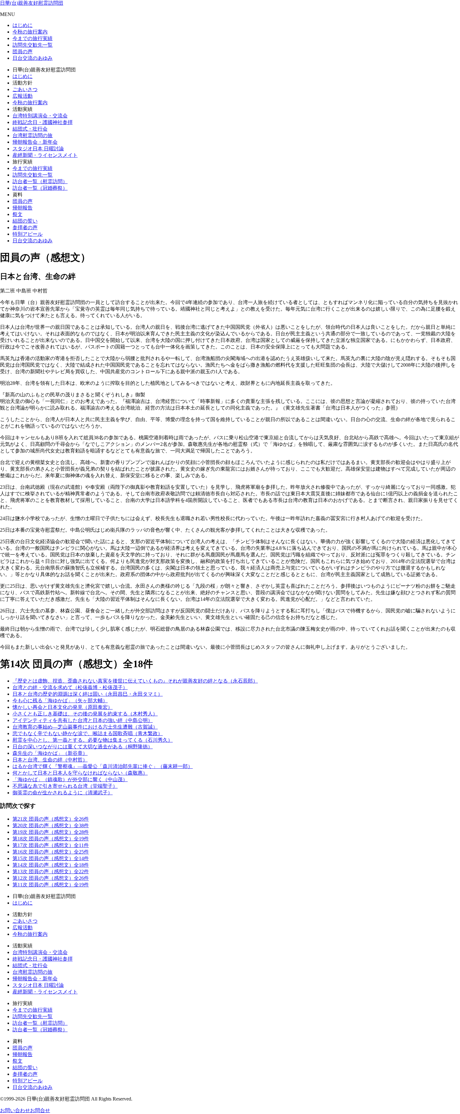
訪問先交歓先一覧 (33, 45)
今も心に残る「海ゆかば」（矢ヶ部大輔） (60, 700)
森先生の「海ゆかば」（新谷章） (50, 753)
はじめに (23, 25)
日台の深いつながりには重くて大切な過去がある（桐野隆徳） (83, 746)
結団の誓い (25, 221)
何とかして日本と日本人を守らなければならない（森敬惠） (80, 773)
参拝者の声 (25, 227)
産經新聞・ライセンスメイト (45, 155)
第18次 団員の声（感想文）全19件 (51, 838)
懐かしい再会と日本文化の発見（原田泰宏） (63, 707)
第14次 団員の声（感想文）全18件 (51, 865)
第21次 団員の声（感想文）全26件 (51, 819)
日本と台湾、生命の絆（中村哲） (50, 759)
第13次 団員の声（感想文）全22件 (51, 871)
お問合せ (40, 1110)
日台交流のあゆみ (33, 58)
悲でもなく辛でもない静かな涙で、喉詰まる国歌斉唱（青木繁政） (88, 733)
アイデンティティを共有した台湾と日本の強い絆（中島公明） (83, 720)
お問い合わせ (15, 1110)
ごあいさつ (25, 89)
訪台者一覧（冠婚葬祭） (40, 188)
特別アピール (28, 234)
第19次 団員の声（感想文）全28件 (51, 832)
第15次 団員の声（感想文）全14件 (51, 858)
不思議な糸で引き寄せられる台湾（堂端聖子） (65, 786)
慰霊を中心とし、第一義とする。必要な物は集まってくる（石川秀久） (93, 740)
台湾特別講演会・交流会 (40, 115)
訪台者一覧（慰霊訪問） (40, 181)
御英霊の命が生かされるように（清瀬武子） (63, 792)
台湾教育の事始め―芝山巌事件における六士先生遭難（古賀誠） (85, 727)
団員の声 (23, 51)
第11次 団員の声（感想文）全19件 (51, 884)
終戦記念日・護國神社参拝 (43, 122)
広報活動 (23, 96)
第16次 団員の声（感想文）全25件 (51, 851)
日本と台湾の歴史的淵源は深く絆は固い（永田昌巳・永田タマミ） (88, 694)
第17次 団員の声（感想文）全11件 (51, 845)
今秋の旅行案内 (30, 31)
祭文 (18, 214)
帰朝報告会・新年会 (35, 142)
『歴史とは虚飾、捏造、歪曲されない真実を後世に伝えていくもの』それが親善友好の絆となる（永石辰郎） (135, 680)
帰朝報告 (23, 207)
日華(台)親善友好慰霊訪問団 (31, 3)
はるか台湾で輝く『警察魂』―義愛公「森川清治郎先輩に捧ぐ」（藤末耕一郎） (103, 766)
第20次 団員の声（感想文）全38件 (51, 825)
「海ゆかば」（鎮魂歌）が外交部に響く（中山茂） (70, 779)
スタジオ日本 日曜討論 (38, 148)
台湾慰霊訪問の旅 (33, 135)
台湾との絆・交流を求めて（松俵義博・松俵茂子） (70, 687)
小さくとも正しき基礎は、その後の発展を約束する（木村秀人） (85, 713)
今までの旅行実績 (33, 38)
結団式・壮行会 (30, 129)
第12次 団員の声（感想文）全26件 (51, 878)
